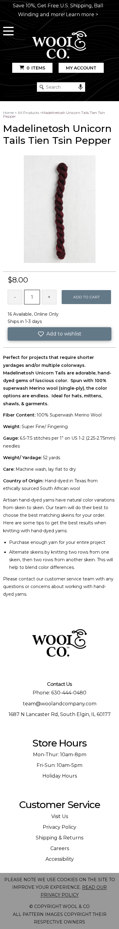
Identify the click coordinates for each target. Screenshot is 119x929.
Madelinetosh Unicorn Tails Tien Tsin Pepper (54, 114)
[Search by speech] (80, 87)
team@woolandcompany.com (59, 704)
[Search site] (42, 87)
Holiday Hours (59, 776)
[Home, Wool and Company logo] (59, 45)
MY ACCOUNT (81, 68)
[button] (60, 334)
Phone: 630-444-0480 (59, 693)
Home (8, 112)
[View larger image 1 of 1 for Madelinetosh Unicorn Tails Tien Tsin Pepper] (60, 209)
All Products (28, 112)
